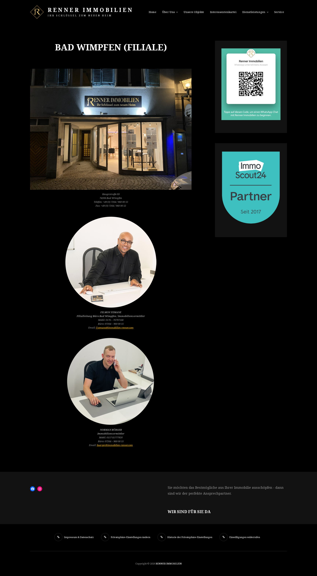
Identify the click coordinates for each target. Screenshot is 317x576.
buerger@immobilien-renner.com (115, 445)
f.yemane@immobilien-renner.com (115, 327)
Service (279, 12)
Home (152, 12)
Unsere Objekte (194, 12)
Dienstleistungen (253, 12)
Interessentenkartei (223, 12)
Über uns (168, 12)
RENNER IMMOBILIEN (91, 10)
